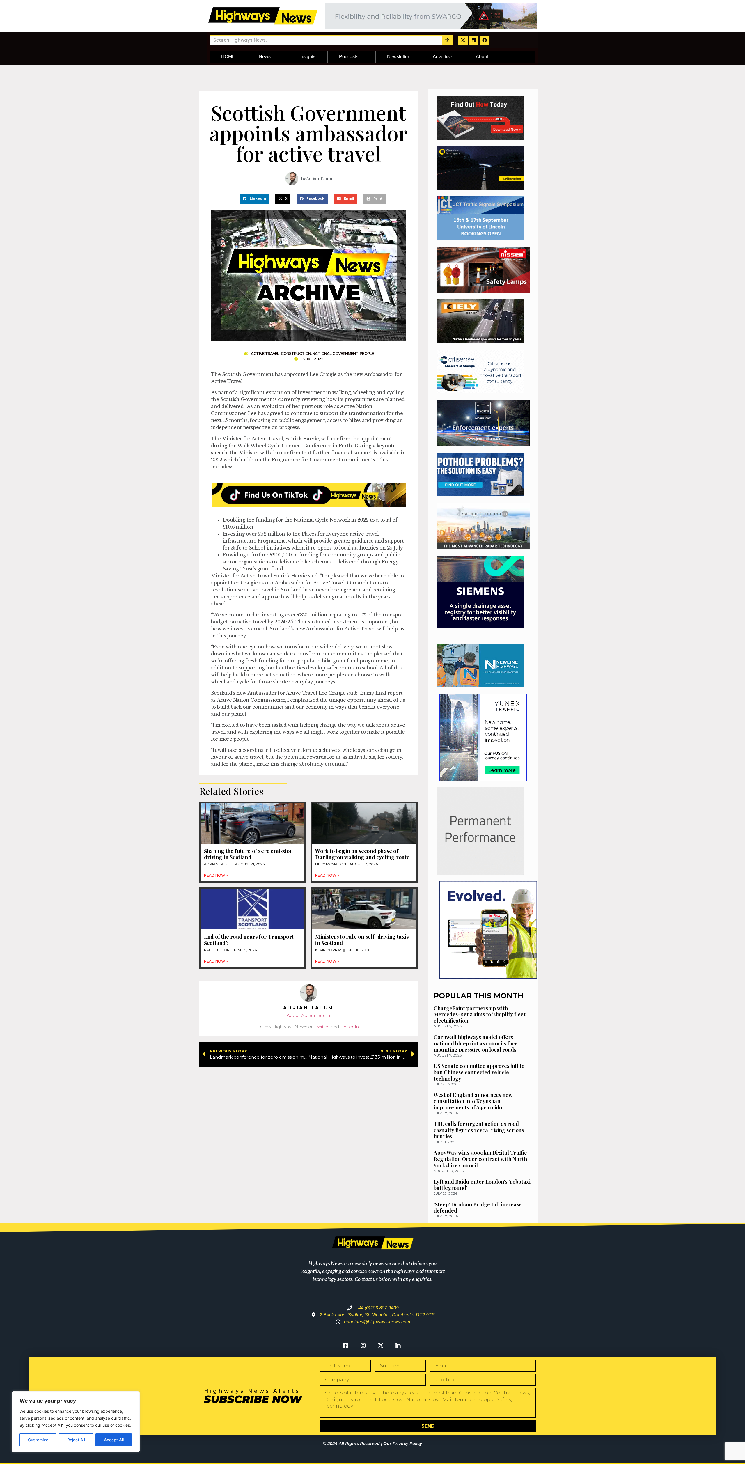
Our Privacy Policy (402, 1443)
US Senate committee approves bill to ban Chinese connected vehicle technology (479, 1072)
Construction (296, 353)
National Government (335, 353)
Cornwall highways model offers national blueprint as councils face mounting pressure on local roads (476, 1043)
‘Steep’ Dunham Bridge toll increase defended (478, 1207)
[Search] (447, 40)
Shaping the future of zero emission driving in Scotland (248, 854)
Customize (38, 1439)
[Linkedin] (473, 40)
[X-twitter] (463, 40)
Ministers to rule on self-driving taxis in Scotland (362, 940)
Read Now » (216, 875)
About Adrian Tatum (308, 1015)
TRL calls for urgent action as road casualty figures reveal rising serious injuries (479, 1130)
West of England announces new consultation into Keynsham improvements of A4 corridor (473, 1101)
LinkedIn (349, 1026)
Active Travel (265, 353)
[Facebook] (484, 40)
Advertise (442, 56)
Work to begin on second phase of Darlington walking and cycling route (362, 854)
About (482, 56)
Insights (307, 56)
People (367, 353)
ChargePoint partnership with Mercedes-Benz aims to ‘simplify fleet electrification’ (480, 1014)
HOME (228, 56)
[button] (254, 199)
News (265, 56)
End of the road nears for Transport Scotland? (249, 940)
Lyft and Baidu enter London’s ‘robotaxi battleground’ (482, 1185)
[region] (76, 1421)
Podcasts (348, 56)
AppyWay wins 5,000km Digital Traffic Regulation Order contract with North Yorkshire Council (480, 1159)
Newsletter (398, 56)
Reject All (76, 1439)
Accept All (114, 1439)
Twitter (322, 1026)
